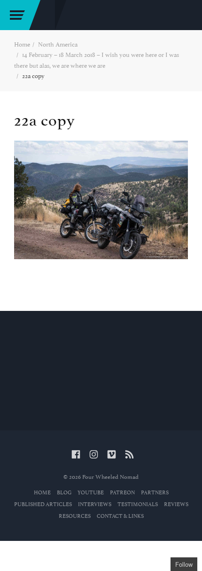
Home (22, 44)
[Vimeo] (111, 455)
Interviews (94, 504)
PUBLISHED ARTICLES (43, 504)
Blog (64, 493)
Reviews (176, 504)
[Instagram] (94, 455)
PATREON (122, 493)
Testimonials (137, 504)
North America (58, 44)
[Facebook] (76, 455)
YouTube (91, 493)
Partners (155, 493)
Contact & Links (120, 516)
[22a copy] (101, 200)
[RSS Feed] (129, 455)
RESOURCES (75, 516)
